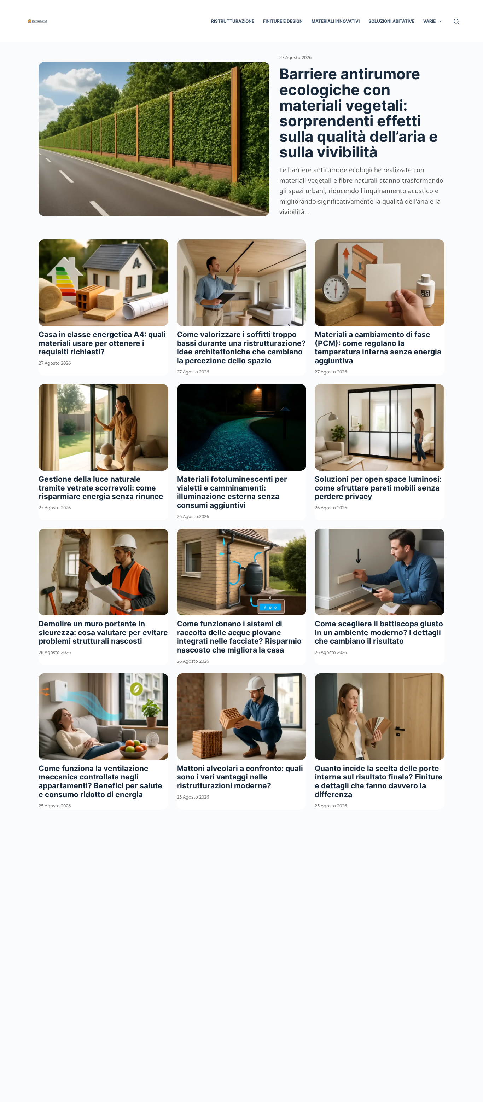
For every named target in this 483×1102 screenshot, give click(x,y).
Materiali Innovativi (336, 21)
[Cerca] (456, 21)
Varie (429, 21)
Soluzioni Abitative (391, 21)
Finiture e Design (283, 21)
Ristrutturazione (232, 21)
